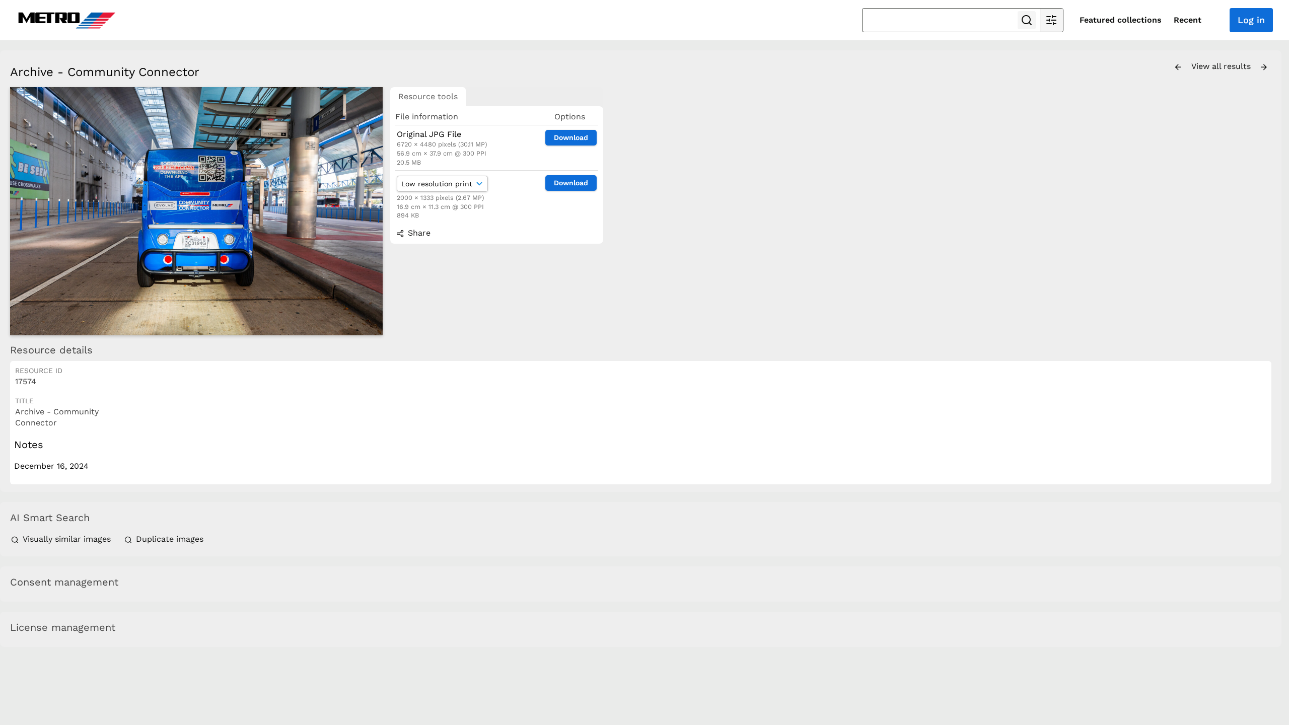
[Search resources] (1027, 20)
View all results (1222, 66)
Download (571, 137)
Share (418, 233)
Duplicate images (168, 539)
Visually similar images (66, 539)
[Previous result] (1178, 67)
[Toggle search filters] (1051, 20)
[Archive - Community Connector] (196, 211)
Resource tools (428, 96)
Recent (1187, 20)
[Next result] (1263, 67)
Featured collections (1121, 20)
